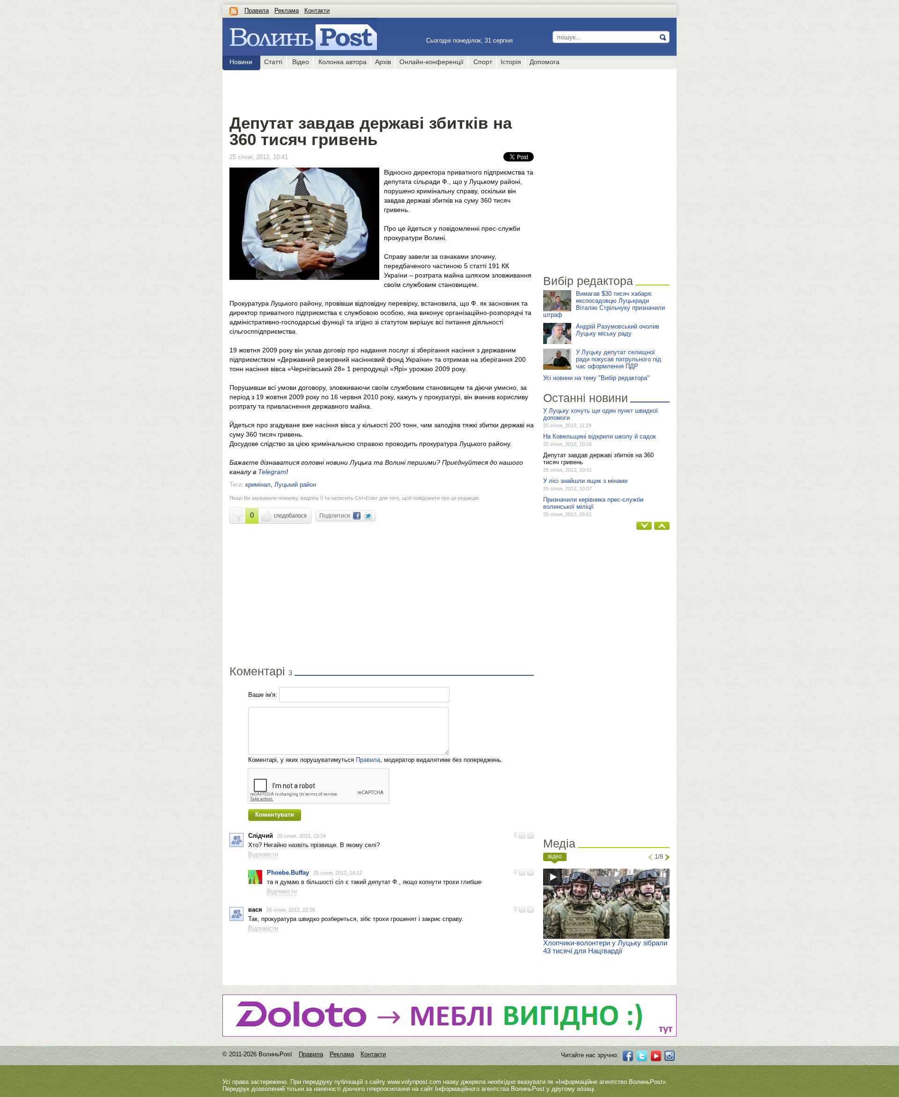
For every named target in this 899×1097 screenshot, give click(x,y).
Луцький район (295, 484)
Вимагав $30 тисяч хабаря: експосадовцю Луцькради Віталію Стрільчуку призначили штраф (604, 304)
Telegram (272, 471)
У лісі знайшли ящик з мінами (585, 480)
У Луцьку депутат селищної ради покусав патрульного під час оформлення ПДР (618, 359)
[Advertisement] (381, 90)
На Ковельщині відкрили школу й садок (599, 436)
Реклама (286, 10)
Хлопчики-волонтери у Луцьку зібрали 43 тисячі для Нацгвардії (605, 947)
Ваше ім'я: (262, 694)
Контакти (317, 10)
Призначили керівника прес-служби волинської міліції (593, 503)
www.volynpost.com (414, 1081)
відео (555, 856)
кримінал (258, 484)
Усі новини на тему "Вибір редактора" (596, 377)
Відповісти (263, 854)
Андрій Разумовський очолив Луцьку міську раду (617, 330)
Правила (256, 10)
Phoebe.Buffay (288, 872)
